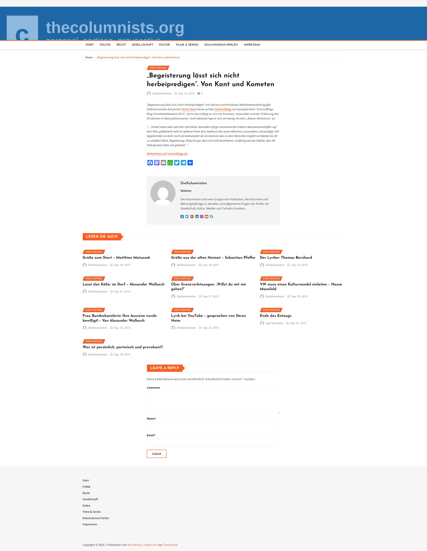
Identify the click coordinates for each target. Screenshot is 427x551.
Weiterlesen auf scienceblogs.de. (167, 153)
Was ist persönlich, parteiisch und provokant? (123, 347)
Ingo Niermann (274, 323)
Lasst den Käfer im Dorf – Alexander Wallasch (123, 284)
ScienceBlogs (223, 109)
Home (88, 57)
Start (90, 45)
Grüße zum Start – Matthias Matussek (116, 258)
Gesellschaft (142, 45)
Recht (121, 45)
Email (151, 435)
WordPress (134, 545)
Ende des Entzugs (275, 316)
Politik (105, 45)
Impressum (252, 45)
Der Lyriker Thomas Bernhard (286, 258)
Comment (153, 387)
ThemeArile (170, 545)
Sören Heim (188, 109)
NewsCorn (150, 545)
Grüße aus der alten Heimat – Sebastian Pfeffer (213, 258)
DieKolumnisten (162, 93)
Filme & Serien (187, 45)
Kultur (164, 45)
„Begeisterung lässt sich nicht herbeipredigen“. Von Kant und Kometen (138, 57)
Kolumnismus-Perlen (221, 45)
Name (151, 418)
